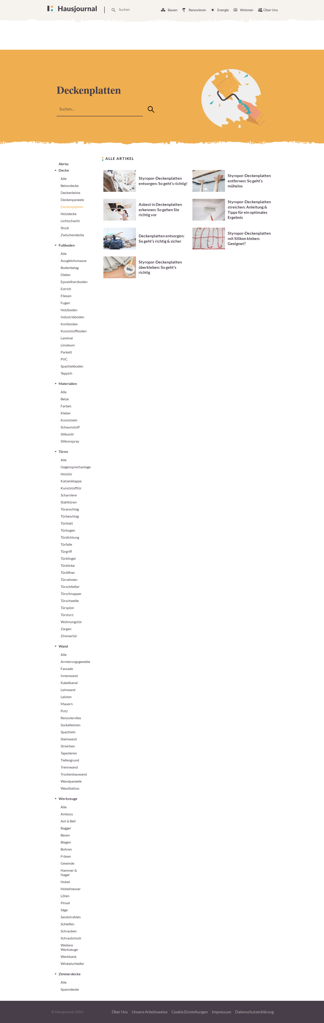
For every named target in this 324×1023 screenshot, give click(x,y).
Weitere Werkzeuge (69, 947)
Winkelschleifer (72, 963)
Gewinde (67, 863)
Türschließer (70, 586)
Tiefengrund (70, 760)
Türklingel (68, 558)
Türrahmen (69, 579)
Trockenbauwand (74, 774)
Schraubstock (71, 938)
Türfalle (66, 544)
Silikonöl (67, 434)
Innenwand (69, 675)
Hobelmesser (71, 889)
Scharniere (69, 495)
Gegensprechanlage (76, 467)
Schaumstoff (70, 427)
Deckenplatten (72, 207)
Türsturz (67, 615)
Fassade (67, 668)
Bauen (172, 10)
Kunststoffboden (74, 331)
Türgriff (66, 551)
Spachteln (68, 732)
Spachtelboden (72, 366)
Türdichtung (70, 537)
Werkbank (68, 956)
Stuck (65, 228)
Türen (63, 451)
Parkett (66, 352)
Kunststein (69, 420)
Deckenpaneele (72, 200)
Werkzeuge (68, 798)
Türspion (67, 608)
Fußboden (67, 245)
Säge (64, 910)
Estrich (66, 289)
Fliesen (66, 296)
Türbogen (68, 530)
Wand (63, 646)
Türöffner (68, 572)
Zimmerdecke (70, 974)
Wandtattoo (70, 788)
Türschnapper (71, 593)
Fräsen (66, 856)
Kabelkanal (69, 683)
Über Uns (270, 10)
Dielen (66, 275)
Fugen (65, 303)
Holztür (66, 474)
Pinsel (65, 903)
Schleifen (67, 924)
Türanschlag (70, 509)
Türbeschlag (70, 516)
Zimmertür (69, 636)
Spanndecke (70, 989)
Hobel (65, 882)
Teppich (66, 373)
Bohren (66, 849)
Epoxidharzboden (74, 282)
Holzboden (69, 310)
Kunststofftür (71, 488)
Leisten (66, 697)
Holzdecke (68, 214)
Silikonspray (70, 441)
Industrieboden (72, 317)
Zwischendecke (72, 235)
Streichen (68, 746)
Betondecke (70, 185)
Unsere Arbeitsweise (150, 1011)
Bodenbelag (70, 267)
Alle (64, 178)
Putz (64, 711)
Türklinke (68, 565)
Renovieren (197, 10)
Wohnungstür (71, 622)
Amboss (67, 814)
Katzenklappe (71, 481)
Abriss (64, 164)
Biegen (66, 842)
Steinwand (69, 739)
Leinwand (68, 690)
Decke (64, 170)
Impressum (221, 1011)
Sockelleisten (70, 725)
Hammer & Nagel (69, 872)
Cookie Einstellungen (189, 1011)
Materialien (68, 383)
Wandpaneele (71, 781)
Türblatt (67, 523)
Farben (66, 406)
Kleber (66, 413)
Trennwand (69, 767)
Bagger (66, 828)
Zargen (66, 629)
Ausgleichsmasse (73, 260)
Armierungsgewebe (75, 661)
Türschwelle (70, 600)
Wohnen (246, 10)
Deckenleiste (70, 192)
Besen (65, 835)
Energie (223, 10)
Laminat (67, 338)
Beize (65, 399)
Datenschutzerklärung (254, 1011)
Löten (65, 896)
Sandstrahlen (71, 917)
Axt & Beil (68, 821)
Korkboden (69, 324)
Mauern (67, 704)
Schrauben (69, 931)
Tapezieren (69, 753)
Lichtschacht (70, 221)
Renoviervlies (71, 718)
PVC (64, 359)
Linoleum (68, 345)
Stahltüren (69, 502)
